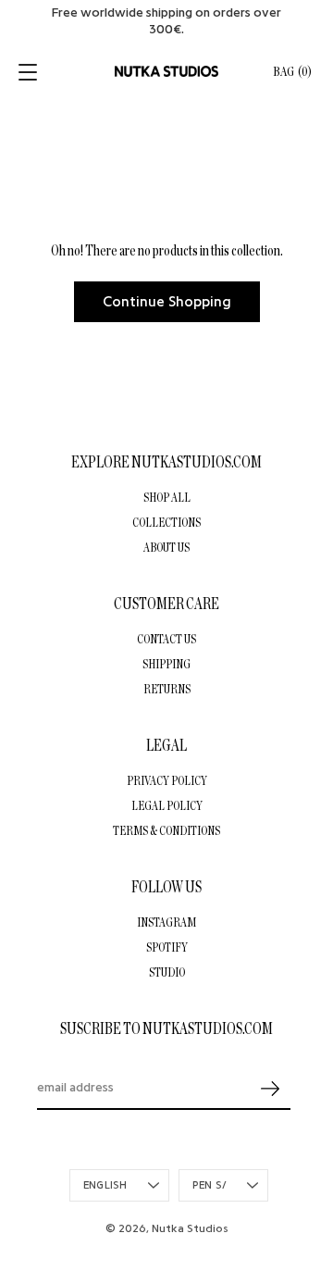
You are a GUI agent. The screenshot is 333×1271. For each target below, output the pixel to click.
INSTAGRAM (166, 922)
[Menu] (29, 72)
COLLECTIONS (166, 522)
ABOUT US (166, 547)
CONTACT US (166, 638)
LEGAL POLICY (167, 805)
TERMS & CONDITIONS (166, 830)
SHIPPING (166, 663)
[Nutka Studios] (166, 71)
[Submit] (269, 1089)
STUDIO (167, 972)
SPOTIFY (167, 947)
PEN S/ (209, 1185)
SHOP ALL (167, 497)
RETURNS (167, 688)
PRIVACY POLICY (167, 780)
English (105, 1185)
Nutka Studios (190, 1228)
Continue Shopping (167, 301)
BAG (292, 72)
